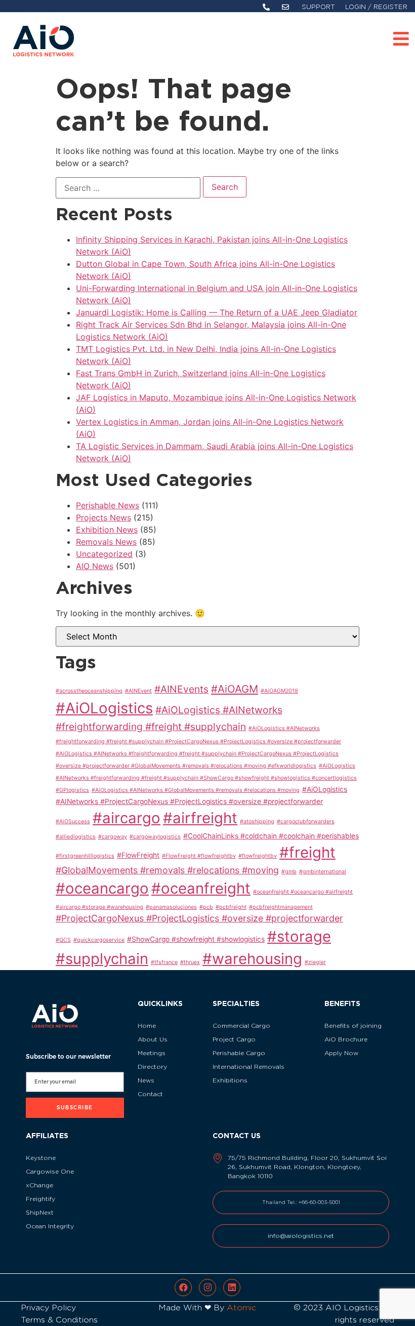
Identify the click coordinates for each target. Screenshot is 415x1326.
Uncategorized (104, 554)
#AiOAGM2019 (279, 691)
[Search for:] (128, 187)
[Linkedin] (231, 1287)
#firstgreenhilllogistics (85, 856)
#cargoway (112, 836)
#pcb (206, 907)
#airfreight (200, 818)
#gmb (289, 871)
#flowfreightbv (257, 856)
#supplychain (102, 959)
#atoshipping (257, 821)
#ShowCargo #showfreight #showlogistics (196, 939)
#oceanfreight (201, 888)
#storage (299, 936)
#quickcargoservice (98, 940)
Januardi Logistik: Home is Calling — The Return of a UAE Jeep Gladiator (216, 312)
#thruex (190, 962)
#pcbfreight (231, 907)
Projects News (103, 517)
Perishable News (107, 505)
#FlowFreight (138, 855)
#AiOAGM (234, 688)
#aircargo (126, 818)
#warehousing (252, 959)
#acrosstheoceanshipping (89, 691)
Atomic (241, 1307)
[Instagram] (207, 1287)
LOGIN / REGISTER (376, 7)
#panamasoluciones (171, 907)
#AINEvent (138, 691)
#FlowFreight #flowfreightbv (199, 856)
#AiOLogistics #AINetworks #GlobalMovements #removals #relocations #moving (196, 790)
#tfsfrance (164, 962)
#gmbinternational (322, 871)
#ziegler (315, 962)
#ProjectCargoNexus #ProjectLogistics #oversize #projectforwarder (199, 918)
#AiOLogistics (104, 708)
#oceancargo (102, 888)
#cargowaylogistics (155, 836)
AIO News (94, 566)
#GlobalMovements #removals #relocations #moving (167, 870)
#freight (307, 852)
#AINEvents (181, 689)
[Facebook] (183, 1287)
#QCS (63, 940)
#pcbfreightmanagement (281, 907)
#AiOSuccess (73, 821)
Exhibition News (107, 530)
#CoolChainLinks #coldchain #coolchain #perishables (271, 836)
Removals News (106, 542)
